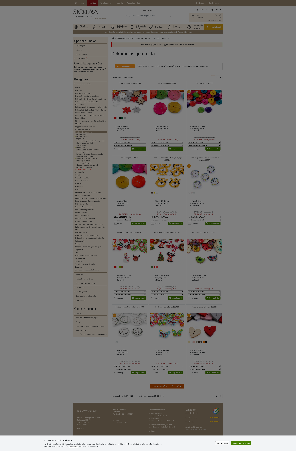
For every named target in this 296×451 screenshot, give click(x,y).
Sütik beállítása (222, 443)
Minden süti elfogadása (241, 443)
